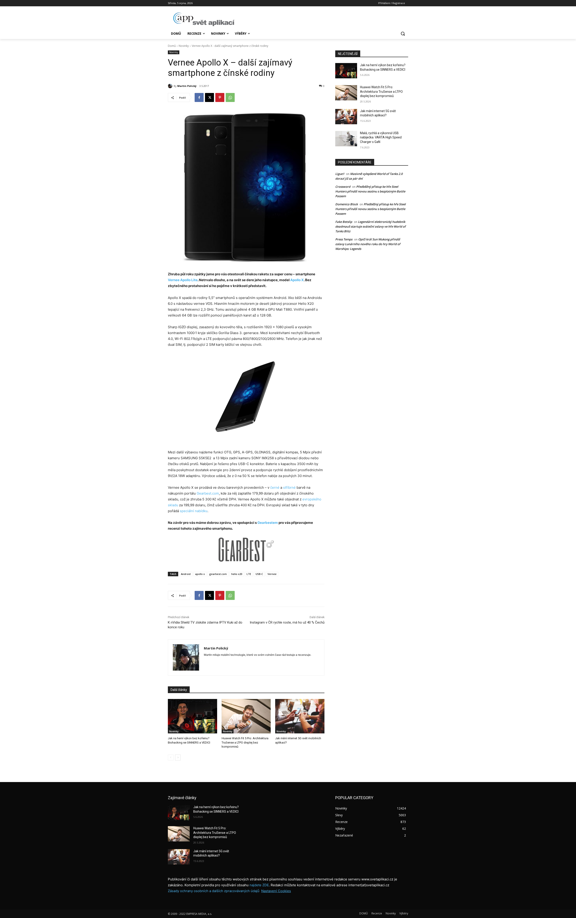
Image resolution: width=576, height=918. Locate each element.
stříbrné (289, 487)
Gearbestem (267, 522)
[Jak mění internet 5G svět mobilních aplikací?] (299, 716)
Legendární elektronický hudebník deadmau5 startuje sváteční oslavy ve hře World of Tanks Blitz (370, 226)
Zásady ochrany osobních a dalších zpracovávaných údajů (213, 891)
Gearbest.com (208, 493)
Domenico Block (346, 204)
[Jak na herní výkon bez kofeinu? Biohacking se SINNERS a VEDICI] (192, 716)
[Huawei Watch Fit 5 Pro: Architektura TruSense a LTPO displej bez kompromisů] (246, 716)
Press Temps (343, 239)
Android (186, 574)
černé (274, 487)
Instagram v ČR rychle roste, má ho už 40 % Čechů (287, 622)
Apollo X (297, 280)
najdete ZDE (259, 885)
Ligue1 (339, 174)
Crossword (342, 187)
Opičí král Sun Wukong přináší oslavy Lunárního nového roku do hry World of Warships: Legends (367, 244)
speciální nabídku (193, 511)
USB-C (259, 574)
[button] (402, 33)
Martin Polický (186, 86)
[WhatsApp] (230, 97)
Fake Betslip (343, 222)
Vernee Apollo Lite (183, 280)
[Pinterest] (219, 97)
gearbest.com (218, 574)
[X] (209, 97)
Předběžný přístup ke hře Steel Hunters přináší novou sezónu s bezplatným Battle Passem (370, 191)
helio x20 (236, 574)
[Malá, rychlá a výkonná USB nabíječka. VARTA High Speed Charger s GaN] (346, 138)
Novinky (184, 46)
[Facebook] (199, 97)
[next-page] (178, 757)
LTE (249, 574)
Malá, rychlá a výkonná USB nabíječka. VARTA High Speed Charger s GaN (381, 137)
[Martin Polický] (171, 86)
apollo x (200, 574)
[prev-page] (170, 757)
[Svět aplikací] (204, 19)
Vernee (272, 574)
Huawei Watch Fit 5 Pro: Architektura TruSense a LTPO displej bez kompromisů (245, 742)
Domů (172, 46)
